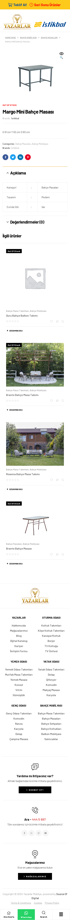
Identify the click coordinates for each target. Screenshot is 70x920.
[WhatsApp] (26, 913)
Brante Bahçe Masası (19, 548)
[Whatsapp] (31, 833)
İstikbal (15, 118)
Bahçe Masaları (49, 37)
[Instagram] (38, 833)
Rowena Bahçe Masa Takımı (23, 474)
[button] (61, 56)
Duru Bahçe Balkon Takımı (22, 315)
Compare (57, 321)
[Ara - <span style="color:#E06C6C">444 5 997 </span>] (35, 810)
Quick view (63, 321)
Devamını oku (16, 330)
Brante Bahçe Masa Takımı (22, 394)
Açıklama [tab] (18, 172)
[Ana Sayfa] (9, 913)
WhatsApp (26, 917)
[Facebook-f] (24, 833)
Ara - (35, 819)
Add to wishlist (51, 321)
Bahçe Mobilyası (28, 37)
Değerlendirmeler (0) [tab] (27, 221)
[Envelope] (45, 833)
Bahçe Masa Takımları (17, 310)
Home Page (10, 37)
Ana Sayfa (9, 917)
